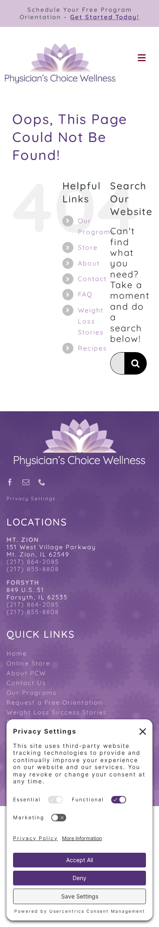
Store (88, 247)
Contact (92, 279)
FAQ (85, 294)
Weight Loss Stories (91, 321)
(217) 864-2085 (33, 562)
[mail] (26, 482)
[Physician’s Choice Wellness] (60, 48)
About (89, 263)
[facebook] (10, 482)
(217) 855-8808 (33, 569)
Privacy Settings (31, 498)
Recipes (92, 348)
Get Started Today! (104, 17)
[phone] (42, 482)
